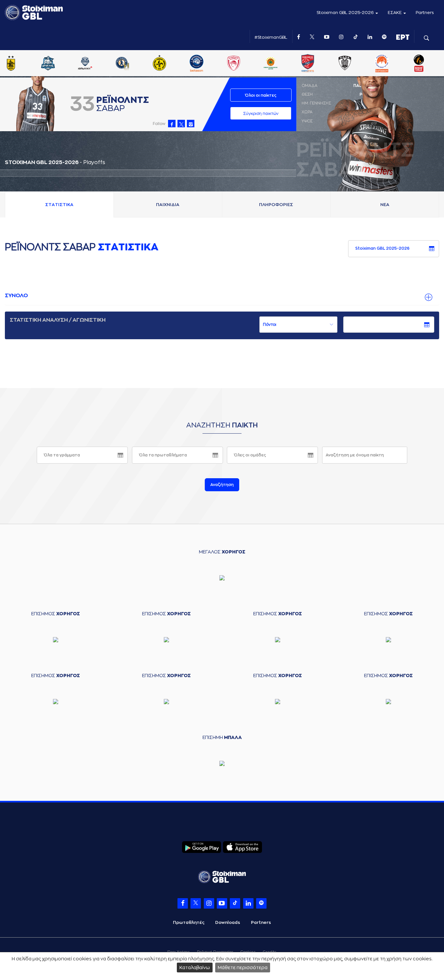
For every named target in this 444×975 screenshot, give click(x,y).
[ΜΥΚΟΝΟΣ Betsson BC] (231, 64)
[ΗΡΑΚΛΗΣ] (83, 64)
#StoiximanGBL (271, 37)
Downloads (227, 922)
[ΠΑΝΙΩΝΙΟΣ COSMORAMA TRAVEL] (342, 64)
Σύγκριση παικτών (261, 114)
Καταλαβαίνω (194, 967)
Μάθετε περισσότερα (243, 967)
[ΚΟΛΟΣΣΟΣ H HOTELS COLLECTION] (157, 64)
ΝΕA (384, 204)
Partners (425, 12)
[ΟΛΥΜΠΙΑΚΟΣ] (268, 64)
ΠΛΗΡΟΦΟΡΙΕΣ (276, 204)
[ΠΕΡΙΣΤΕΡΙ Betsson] (417, 64)
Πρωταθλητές (188, 922)
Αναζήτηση (222, 485)
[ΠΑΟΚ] (379, 64)
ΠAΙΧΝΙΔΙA (167, 204)
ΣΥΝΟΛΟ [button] (16, 295)
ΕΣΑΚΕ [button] (395, 12)
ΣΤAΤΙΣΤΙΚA (59, 204)
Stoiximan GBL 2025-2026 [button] (346, 12)
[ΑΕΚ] (9, 64)
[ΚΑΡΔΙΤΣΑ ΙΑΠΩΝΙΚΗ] (120, 64)
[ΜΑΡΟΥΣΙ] (194, 64)
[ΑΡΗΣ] (46, 64)
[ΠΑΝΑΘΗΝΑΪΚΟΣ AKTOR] (305, 64)
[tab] (222, 295)
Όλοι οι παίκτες (260, 95)
